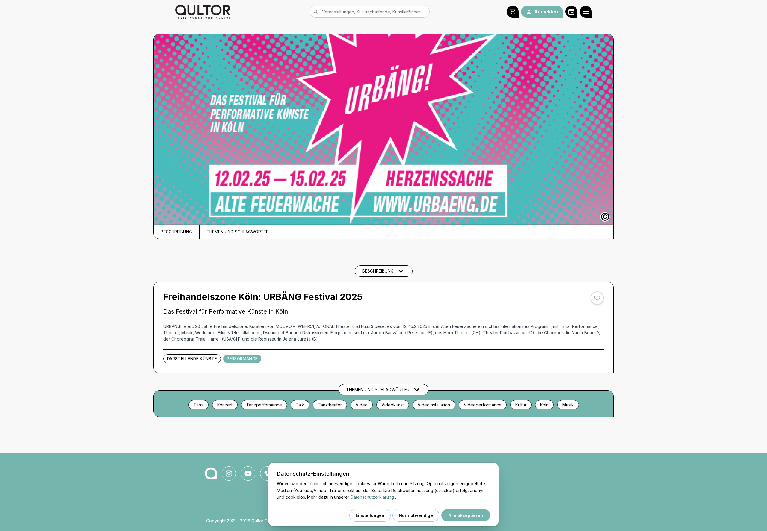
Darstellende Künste (192, 358)
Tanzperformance (264, 404)
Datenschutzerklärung (373, 497)
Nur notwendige (416, 515)
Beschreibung (176, 231)
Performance (242, 358)
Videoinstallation (434, 404)
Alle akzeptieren (466, 515)
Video (362, 404)
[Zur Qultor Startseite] (202, 12)
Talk (300, 404)
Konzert (224, 404)
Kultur (520, 404)
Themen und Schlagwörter (238, 231)
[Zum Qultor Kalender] (571, 12)
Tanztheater (330, 404)
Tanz (198, 404)
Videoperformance (483, 404)
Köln (544, 404)
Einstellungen (370, 515)
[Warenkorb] (513, 12)
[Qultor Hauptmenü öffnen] (586, 12)
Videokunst (392, 404)
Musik (568, 404)
